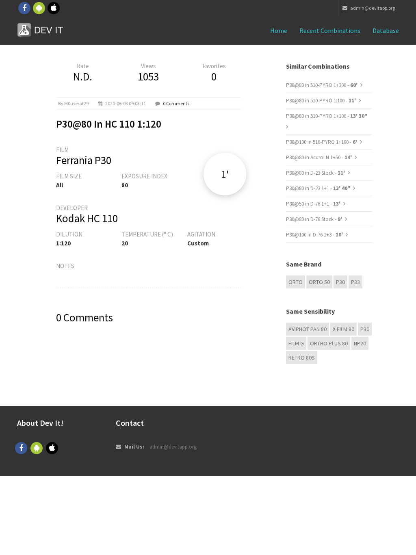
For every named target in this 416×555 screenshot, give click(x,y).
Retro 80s (301, 357)
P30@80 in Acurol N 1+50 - (319, 157)
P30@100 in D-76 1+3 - (315, 234)
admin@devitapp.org (372, 8)
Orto (295, 282)
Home (278, 30)
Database (386, 30)
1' (225, 174)
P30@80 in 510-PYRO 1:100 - (321, 100)
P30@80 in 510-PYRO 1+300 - (322, 85)
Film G (296, 343)
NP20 (360, 343)
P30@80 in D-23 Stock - (316, 172)
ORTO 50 (319, 282)
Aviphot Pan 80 (307, 329)
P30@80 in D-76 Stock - (314, 219)
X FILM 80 (343, 329)
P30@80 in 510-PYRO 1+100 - (326, 116)
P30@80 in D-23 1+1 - (318, 188)
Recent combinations (329, 30)
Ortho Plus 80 (329, 343)
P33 (355, 282)
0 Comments (176, 103)
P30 (340, 282)
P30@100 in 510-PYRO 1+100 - (322, 142)
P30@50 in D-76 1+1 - (314, 203)
